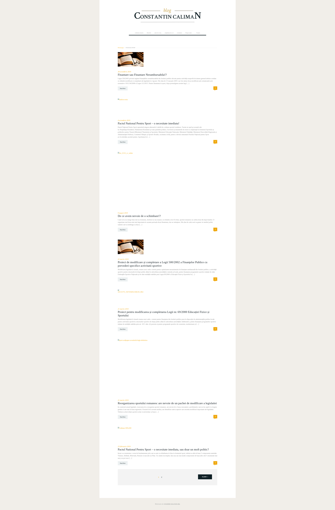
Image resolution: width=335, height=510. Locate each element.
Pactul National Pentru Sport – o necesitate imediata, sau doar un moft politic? (163, 449)
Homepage (121, 47)
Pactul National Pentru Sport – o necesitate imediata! (148, 123)
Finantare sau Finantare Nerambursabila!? (142, 74)
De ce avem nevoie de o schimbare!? (139, 216)
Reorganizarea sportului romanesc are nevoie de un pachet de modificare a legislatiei (167, 403)
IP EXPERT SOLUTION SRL (172, 504)
